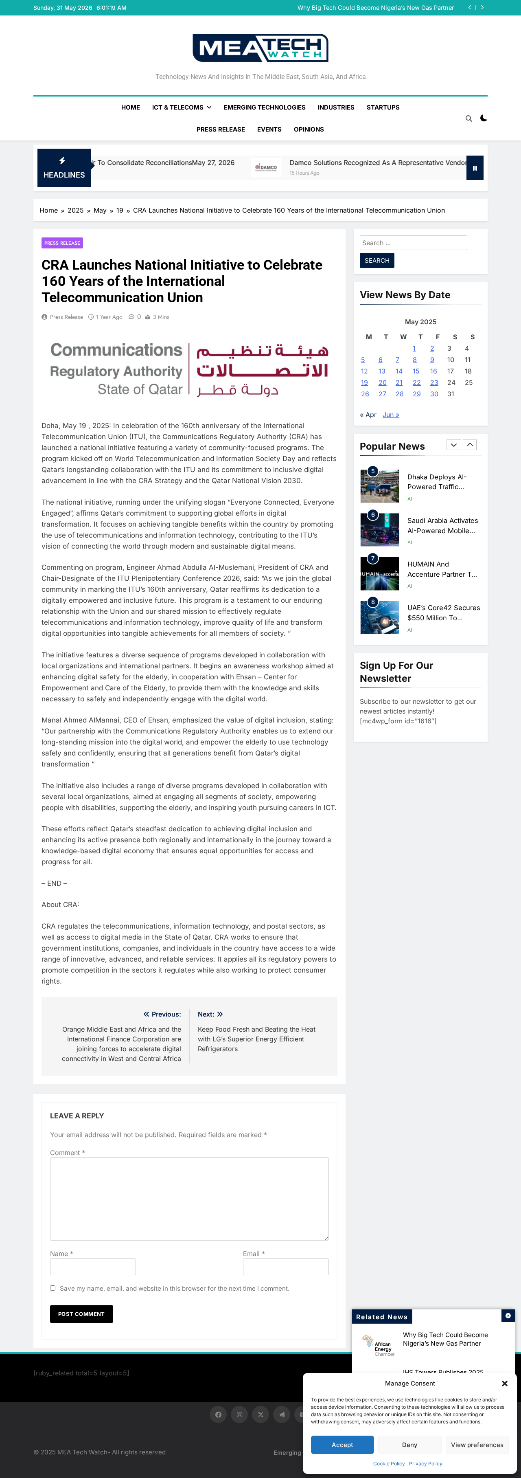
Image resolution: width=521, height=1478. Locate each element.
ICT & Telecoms (178, 107)
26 (365, 394)
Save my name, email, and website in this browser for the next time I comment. (174, 1288)
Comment (67, 1153)
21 (399, 382)
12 (364, 371)
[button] (505, 1383)
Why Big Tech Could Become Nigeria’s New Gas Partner (445, 1339)
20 (383, 382)
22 (417, 382)
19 (364, 382)
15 (416, 371)
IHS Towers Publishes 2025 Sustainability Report (385, 10)
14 (399, 371)
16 (433, 371)
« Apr (368, 415)
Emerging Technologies (265, 107)
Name (61, 1254)
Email (254, 1254)
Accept (342, 1445)
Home (130, 107)
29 (417, 394)
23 (434, 382)
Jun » (391, 415)
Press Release (221, 129)
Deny (410, 1445)
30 (434, 394)
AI (409, 499)
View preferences (477, 1445)
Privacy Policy (425, 1463)
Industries (336, 107)
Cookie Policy (389, 1463)
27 (382, 394)
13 (382, 371)
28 (400, 394)
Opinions (309, 129)
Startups (383, 107)
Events (269, 129)
